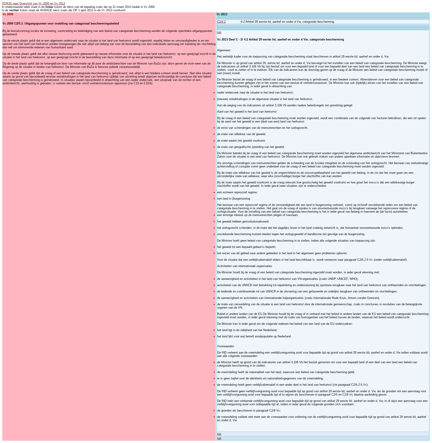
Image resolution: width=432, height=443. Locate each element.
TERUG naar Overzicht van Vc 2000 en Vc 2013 (33, 3)
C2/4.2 (221, 21)
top (219, 32)
